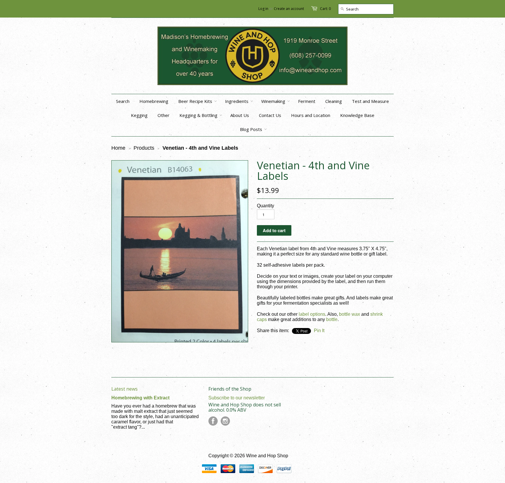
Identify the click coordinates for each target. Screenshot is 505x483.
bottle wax (349, 314)
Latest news (124, 389)
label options (312, 314)
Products (144, 148)
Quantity (265, 205)
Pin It (319, 330)
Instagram (225, 421)
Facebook (213, 421)
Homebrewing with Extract (140, 397)
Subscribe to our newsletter (236, 397)
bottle (332, 319)
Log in (263, 8)
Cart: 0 (325, 8)
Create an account (289, 8)
